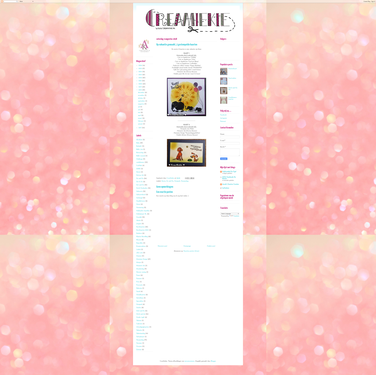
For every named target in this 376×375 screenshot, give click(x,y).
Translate (236, 216)
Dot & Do (139, 182)
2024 (140, 72)
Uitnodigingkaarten (142, 327)
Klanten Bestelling (142, 236)
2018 (140, 90)
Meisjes (138, 262)
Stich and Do (140, 311)
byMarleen (225, 188)
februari (141, 121)
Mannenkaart (232, 68)
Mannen (138, 256)
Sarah (138, 291)
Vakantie (139, 330)
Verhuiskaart (140, 337)
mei (139, 112)
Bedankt (139, 146)
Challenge (139, 159)
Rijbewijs (139, 288)
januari (140, 124)
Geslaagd (139, 198)
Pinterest (223, 121)
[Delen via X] (190, 178)
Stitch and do (140, 314)
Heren (138, 204)
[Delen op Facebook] (192, 178)
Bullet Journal (140, 156)
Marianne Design (141, 259)
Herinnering (140, 207)
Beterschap (140, 152)
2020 (141, 84)
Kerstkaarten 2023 (142, 230)
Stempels (177, 181)
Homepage (187, 246)
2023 (140, 75)
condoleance (140, 162)
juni (139, 109)
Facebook (223, 115)
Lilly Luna (139, 253)
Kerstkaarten (140, 227)
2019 (140, 87)
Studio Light (140, 317)
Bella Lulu (139, 149)
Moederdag (140, 269)
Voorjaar (139, 343)
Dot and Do (140, 185)
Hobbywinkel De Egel (229, 171)
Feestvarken (232, 78)
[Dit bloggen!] (188, 178)
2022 (140, 78)
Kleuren (138, 240)
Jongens (138, 223)
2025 (140, 68)
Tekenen (138, 320)
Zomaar (138, 349)
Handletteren (140, 201)
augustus (141, 104)
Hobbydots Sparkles (143, 211)
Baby (138, 143)
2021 (140, 81)
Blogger (213, 361)
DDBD (138, 169)
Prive (137, 282)
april (139, 115)
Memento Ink (140, 265)
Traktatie (139, 324)
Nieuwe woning (141, 272)
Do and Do (170, 181)
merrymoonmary (189, 361)
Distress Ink (140, 175)
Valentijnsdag (140, 333)
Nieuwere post (162, 246)
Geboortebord (141, 194)
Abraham (139, 140)
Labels (138, 249)
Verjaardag (184, 181)
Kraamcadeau (141, 246)
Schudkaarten (140, 295)
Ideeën (138, 220)
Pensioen (139, 278)
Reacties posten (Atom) (191, 251)
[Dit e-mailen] (186, 178)
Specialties (139, 301)
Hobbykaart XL (141, 214)
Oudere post (211, 246)
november (141, 95)
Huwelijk (139, 217)
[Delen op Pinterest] (193, 178)
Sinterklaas (139, 298)
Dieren (163, 181)
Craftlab (139, 165)
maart (140, 118)
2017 (140, 128)
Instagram (223, 118)
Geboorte (139, 191)
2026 (140, 65)
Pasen (138, 275)
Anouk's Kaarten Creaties (230, 184)
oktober (141, 98)
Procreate (139, 285)
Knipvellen (139, 243)
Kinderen (139, 233)
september (141, 101)
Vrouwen (139, 346)
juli (139, 107)
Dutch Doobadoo (141, 188)
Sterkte (138, 307)
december (141, 92)
